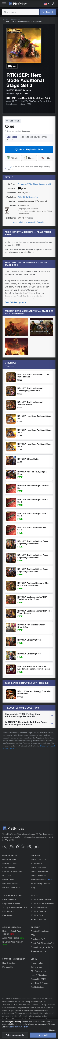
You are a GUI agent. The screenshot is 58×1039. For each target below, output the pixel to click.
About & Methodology (40, 931)
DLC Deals (6, 875)
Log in (10, 166)
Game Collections (38, 859)
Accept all (43, 1035)
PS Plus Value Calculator (41, 899)
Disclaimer (44, 746)
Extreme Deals (8, 867)
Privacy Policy (37, 962)
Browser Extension (41, 879)
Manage (52, 1030)
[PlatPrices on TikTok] (23, 846)
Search (49, 12)
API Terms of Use (38, 971)
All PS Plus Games (39, 907)
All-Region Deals (9, 863)
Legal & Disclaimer (39, 975)
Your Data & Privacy (39, 983)
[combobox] (20, 12)
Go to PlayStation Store (31, 149)
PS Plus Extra (37, 915)
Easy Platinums (9, 899)
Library (31, 158)
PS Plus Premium (38, 919)
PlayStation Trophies (11, 903)
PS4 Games (15, 20)
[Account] (53, 4)
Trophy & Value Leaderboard (14, 907)
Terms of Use (36, 966)
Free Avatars (8, 915)
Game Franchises (38, 867)
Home (5, 20)
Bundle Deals (8, 879)
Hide (48, 158)
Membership (7, 966)
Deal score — (27, 138)
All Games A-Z (37, 863)
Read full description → (15, 302)
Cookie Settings (37, 987)
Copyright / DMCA (38, 979)
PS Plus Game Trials (11, 887)
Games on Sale (9, 859)
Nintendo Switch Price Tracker (11, 932)
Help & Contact (8, 962)
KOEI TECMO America (28, 196)
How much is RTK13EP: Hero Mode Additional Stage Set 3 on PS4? (22, 715)
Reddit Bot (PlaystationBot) (42, 943)
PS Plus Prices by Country (42, 903)
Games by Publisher (39, 871)
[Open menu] (4, 4)
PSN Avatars (8, 911)
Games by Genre (38, 875)
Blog (33, 887)
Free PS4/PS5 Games (12, 871)
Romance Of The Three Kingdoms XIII (34, 184)
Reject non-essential (15, 1035)
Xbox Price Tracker (13, 937)
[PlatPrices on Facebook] (17, 846)
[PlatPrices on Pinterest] (29, 846)
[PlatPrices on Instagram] (11, 846)
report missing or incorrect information (29, 222)
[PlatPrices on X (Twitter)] (4, 846)
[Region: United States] (46, 3)
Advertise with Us (38, 951)
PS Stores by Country (40, 883)
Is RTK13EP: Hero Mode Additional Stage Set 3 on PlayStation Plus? (26, 723)
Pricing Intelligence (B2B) (42, 947)
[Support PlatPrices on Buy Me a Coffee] (36, 846)
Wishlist (14, 158)
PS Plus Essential (39, 911)
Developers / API (38, 939)
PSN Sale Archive (10, 883)
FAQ (33, 935)
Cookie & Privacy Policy (18, 1026)
